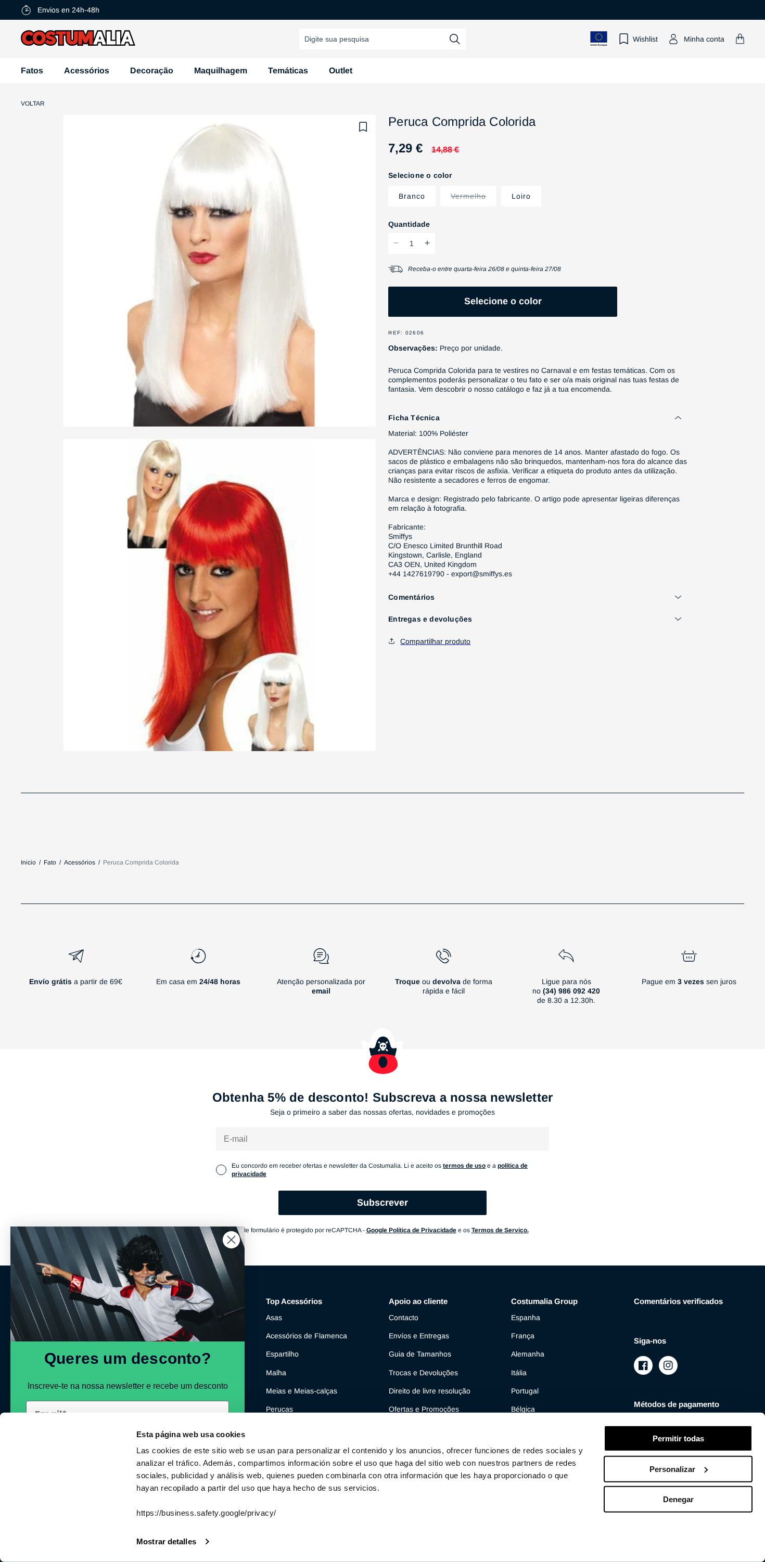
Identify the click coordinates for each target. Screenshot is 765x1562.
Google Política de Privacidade (411, 1230)
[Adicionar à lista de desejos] (363, 126)
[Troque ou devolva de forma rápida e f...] (444, 980)
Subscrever (382, 1202)
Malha (276, 1373)
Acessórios (86, 70)
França (522, 1336)
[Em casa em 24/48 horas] (199, 980)
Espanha (525, 1317)
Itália (519, 1373)
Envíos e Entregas (419, 1336)
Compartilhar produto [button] (435, 641)
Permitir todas (678, 1438)
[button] (740, 38)
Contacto (403, 1317)
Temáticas (288, 70)
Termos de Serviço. (500, 1230)
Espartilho (282, 1354)
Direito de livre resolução (429, 1391)
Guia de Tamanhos (420, 1354)
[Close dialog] (231, 1240)
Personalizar (672, 1468)
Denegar (678, 1499)
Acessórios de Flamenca (306, 1336)
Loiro (521, 195)
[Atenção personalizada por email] (321, 980)
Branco (412, 195)
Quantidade (409, 224)
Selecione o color (503, 300)
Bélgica (523, 1409)
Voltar (33, 103)
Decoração (151, 70)
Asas (274, 1317)
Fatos (32, 70)
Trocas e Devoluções (423, 1373)
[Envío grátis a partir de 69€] (76, 980)
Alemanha (527, 1354)
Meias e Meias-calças (301, 1391)
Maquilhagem (220, 70)
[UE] (599, 39)
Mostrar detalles (166, 1541)
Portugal (525, 1391)
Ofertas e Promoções (424, 1409)
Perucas (279, 1409)
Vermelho (473, 195)
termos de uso (464, 1165)
